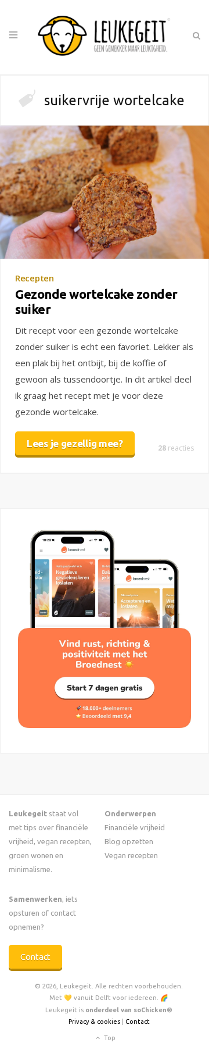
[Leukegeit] (104, 37)
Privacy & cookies (94, 1021)
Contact (35, 957)
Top (109, 1037)
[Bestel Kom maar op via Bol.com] (104, 724)
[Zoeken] (196, 35)
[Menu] (13, 35)
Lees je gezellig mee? (75, 443)
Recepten (34, 278)
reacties (176, 448)
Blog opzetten (129, 841)
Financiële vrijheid (135, 827)
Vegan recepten (131, 855)
